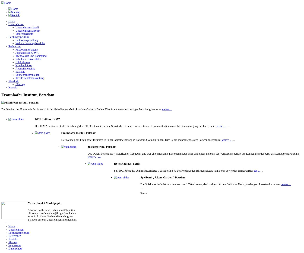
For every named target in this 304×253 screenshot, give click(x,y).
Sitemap (12, 242)
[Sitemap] (14, 12)
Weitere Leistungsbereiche (30, 43)
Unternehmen (16, 229)
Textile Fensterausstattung (29, 77)
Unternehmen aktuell (27, 27)
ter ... (257, 170)
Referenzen (14, 235)
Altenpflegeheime (25, 68)
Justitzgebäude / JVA (27, 52)
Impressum (14, 245)
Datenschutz (15, 248)
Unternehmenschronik (27, 30)
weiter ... (167, 109)
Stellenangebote (24, 33)
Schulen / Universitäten (28, 59)
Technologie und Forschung (31, 55)
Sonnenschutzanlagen (27, 74)
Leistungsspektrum (18, 232)
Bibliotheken (22, 62)
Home (11, 226)
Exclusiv (20, 71)
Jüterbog (20, 84)
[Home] (6, 2)
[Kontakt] (14, 15)
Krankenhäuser (23, 65)
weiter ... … (94, 156)
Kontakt (12, 239)
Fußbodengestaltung (26, 40)
